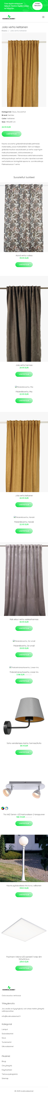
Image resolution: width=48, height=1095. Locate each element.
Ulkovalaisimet (8, 1046)
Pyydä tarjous (37, 4)
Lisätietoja (12, 134)
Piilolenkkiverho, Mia (24, 391)
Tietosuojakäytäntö (10, 1074)
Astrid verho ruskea (24, 255)
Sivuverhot (21, 112)
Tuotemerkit (6, 1042)
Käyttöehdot (7, 1070)
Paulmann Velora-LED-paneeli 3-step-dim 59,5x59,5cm (24, 958)
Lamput (5, 1029)
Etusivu (4, 31)
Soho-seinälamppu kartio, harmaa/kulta (24, 743)
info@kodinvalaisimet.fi (11, 1016)
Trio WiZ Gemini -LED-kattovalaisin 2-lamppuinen (24, 814)
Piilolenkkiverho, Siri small (24, 646)
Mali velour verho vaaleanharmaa (24, 619)
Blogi (4, 1061)
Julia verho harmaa (24, 365)
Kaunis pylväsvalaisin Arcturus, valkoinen (24, 885)
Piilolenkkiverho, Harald (24, 522)
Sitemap (5, 1078)
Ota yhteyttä (7, 1066)
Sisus (14, 112)
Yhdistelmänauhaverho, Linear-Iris (24, 672)
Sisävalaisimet (7, 1034)
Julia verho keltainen (24, 495)
